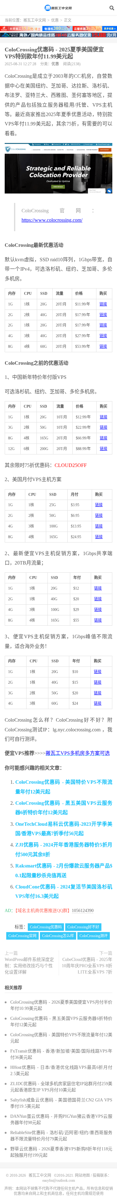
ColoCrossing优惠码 (46, 927)
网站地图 (82, 1175)
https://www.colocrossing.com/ (52, 220)
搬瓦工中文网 (59, 8)
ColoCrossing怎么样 (58, 936)
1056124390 (83, 910)
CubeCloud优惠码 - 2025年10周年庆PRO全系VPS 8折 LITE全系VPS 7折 (87, 965)
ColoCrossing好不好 (83, 927)
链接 (103, 304)
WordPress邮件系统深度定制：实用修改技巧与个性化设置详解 (29, 965)
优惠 (55, 20)
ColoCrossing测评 (94, 936)
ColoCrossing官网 (22, 936)
